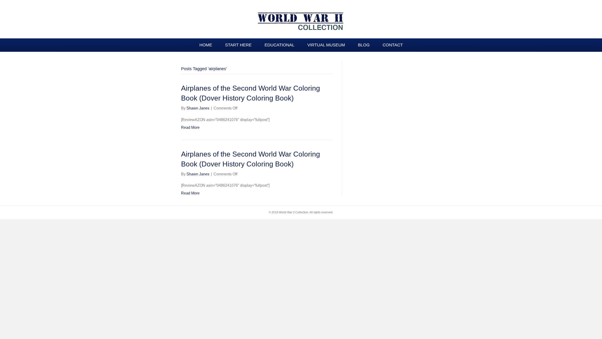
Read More (190, 127)
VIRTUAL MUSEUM (326, 45)
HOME (205, 45)
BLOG (364, 45)
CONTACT (393, 45)
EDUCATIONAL (279, 45)
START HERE (238, 45)
